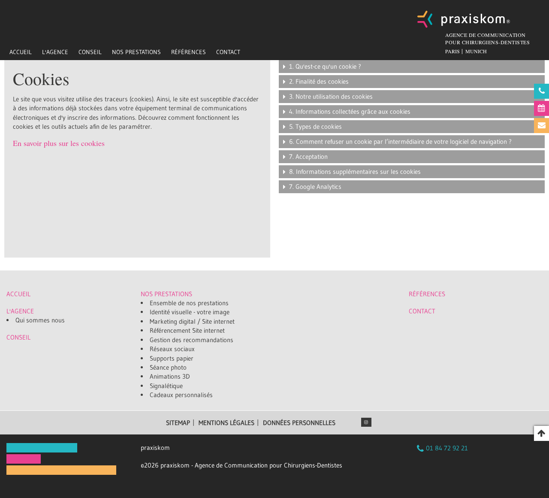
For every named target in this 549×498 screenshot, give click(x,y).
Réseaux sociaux (172, 349)
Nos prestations (136, 52)
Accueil (20, 52)
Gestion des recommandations (191, 340)
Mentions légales (226, 423)
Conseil (90, 52)
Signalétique (166, 386)
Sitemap (178, 423)
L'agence (55, 52)
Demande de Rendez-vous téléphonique (541, 108)
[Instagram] (366, 422)
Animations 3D (170, 376)
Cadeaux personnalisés (181, 395)
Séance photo (168, 367)
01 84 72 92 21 (447, 448)
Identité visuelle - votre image (189, 312)
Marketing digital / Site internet (192, 321)
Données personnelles (299, 423)
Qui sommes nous (40, 320)
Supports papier (171, 358)
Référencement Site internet (187, 330)
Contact (228, 52)
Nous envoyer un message (541, 125)
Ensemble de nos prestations (189, 303)
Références (188, 52)
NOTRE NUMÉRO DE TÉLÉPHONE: (541, 91)
